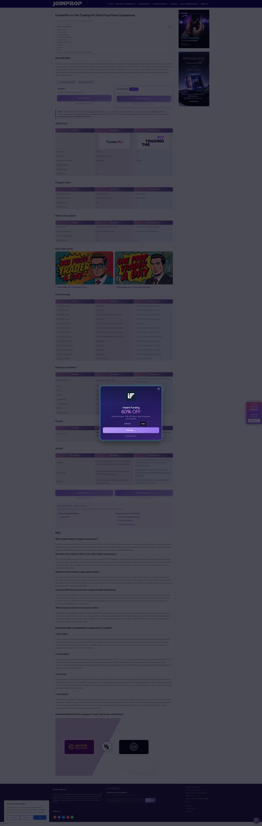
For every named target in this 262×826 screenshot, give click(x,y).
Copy (143, 423)
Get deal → (131, 430)
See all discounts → (131, 436)
